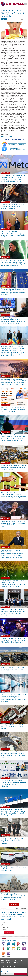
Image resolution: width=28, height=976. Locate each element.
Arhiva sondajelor (21, 908)
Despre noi (4, 966)
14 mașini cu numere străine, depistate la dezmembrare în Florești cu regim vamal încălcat (13, 669)
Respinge (7, 973)
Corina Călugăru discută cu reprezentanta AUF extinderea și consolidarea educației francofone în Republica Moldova (13, 234)
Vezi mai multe (14, 904)
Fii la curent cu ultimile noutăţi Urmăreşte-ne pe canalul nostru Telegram (17, 149)
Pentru (4, 922)
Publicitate (12, 966)
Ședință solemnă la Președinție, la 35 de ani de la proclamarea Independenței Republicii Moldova (14, 467)
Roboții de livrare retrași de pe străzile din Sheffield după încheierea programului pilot (13, 869)
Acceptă (20, 973)
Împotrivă (5, 925)
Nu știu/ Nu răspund (5, 928)
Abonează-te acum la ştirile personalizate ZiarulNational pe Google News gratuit (17, 143)
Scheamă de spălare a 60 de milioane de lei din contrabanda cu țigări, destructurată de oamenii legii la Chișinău (13, 841)
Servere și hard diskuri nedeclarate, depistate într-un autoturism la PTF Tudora (12, 726)
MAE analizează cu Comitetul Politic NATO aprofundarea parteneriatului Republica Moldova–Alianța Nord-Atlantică (13, 612)
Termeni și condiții (4, 971)
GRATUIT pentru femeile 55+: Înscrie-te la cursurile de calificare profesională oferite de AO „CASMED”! (13, 409)
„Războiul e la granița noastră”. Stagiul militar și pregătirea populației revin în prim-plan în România (13, 206)
